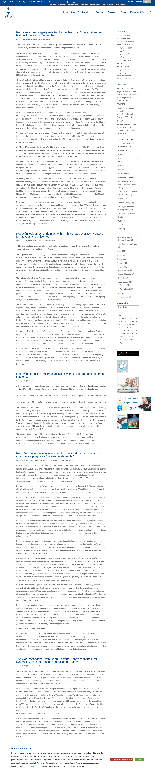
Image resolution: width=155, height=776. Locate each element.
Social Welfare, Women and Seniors (61, 460)
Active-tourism (124, 270)
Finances (122, 173)
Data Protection (107, 4)
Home (65, 12)
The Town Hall (51, 4)
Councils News (31, 39)
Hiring (119, 233)
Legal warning (120, 4)
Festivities (84, 4)
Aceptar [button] (139, 760)
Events (119, 229)
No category (121, 255)
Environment (123, 165)
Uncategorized (122, 297)
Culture (40, 241)
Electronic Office (137, 12)
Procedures (62, 4)
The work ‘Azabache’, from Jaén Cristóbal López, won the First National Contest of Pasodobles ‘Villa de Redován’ (56, 660)
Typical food (125, 289)
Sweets (123, 285)
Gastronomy (123, 282)
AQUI (33, 763)
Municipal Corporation (125, 237)
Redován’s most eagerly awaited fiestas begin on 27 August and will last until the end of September (59, 34)
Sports (121, 199)
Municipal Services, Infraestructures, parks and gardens (127, 185)
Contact (124, 12)
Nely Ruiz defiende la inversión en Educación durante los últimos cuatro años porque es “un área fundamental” (58, 455)
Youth (120, 225)
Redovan (120, 263)
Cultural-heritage (125, 274)
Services (111, 12)
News (73, 12)
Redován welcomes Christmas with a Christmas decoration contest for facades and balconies (59, 235)
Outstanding (121, 259)
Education (30, 460)
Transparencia (95, 4)
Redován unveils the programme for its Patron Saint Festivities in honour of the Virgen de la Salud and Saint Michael (127, 94)
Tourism (99, 12)
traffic (119, 293)
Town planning (73, 4)
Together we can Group (127, 244)
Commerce (122, 146)
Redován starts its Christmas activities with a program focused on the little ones (60, 375)
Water (120, 221)
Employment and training (128, 158)
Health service (124, 177)
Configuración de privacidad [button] (122, 760)
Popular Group (124, 240)
